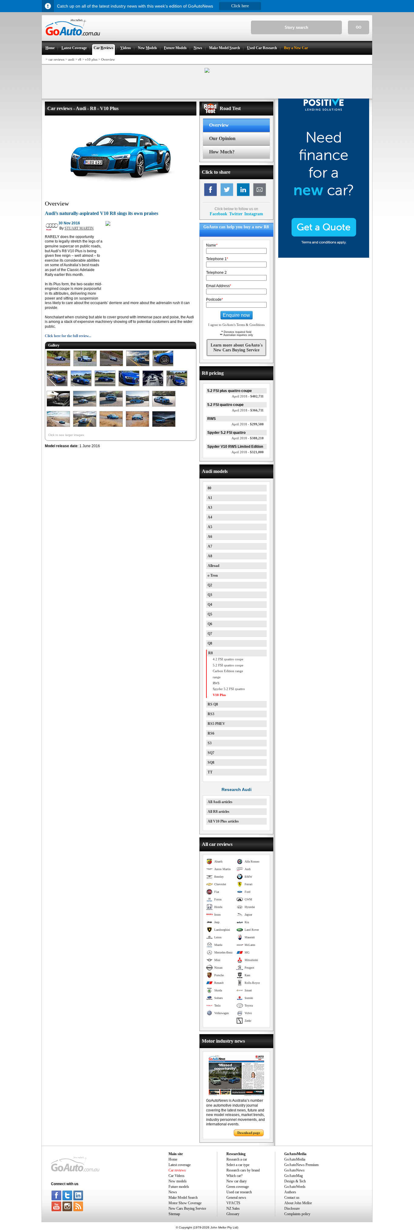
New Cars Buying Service (187, 1208)
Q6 (210, 624)
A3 (210, 507)
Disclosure (292, 1208)
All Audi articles (220, 802)
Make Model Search (183, 1197)
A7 (210, 546)
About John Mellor (298, 1203)
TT (210, 772)
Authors (290, 1192)
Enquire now (236, 315)
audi (71, 59)
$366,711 (248, 410)
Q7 (210, 634)
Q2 (210, 585)
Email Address (218, 286)
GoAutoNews (294, 1170)
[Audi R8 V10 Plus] (58, 366)
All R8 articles (218, 811)
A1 (210, 498)
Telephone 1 (217, 259)
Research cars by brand (243, 1170)
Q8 (210, 643)
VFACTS (233, 1203)
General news (236, 1197)
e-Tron (213, 575)
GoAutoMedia (294, 1159)
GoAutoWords (294, 1187)
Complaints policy (297, 1214)
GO (358, 27)
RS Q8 (213, 704)
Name (212, 245)
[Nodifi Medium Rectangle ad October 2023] (107, 224)
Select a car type (237, 1165)
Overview (108, 59)
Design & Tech (295, 1181)
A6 (210, 537)
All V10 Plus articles (223, 821)
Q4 (210, 604)
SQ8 (211, 762)
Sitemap (174, 1214)
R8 (210, 653)
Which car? (234, 1176)
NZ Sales (233, 1208)
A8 (210, 556)
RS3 (211, 714)
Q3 (210, 595)
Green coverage (237, 1187)
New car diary (236, 1181)
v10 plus (91, 59)
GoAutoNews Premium (301, 1165)
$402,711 (248, 396)
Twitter (235, 213)
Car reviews (177, 1170)
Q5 (210, 614)
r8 (79, 59)
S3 (210, 743)
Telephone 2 (216, 272)
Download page (248, 1132)
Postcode (214, 299)
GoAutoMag (293, 1176)
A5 (210, 527)
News (173, 1192)
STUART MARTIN (79, 228)
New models (178, 1181)
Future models (179, 1187)
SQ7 (211, 753)
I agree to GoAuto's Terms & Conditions (236, 325)
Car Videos (177, 1176)
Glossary (232, 1214)
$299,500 (248, 424)
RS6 (211, 733)
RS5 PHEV (216, 724)
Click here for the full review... (68, 336)
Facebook (218, 213)
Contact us (291, 1197)
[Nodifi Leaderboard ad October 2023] (207, 71)
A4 (210, 517)
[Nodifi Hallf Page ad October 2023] (323, 256)
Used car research (239, 1192)
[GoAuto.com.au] (71, 38)
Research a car (236, 1159)
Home (173, 1159)
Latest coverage (180, 1165)
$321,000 (248, 452)
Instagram (253, 213)
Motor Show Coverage (185, 1203)
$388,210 (248, 438)
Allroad (213, 566)
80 (209, 488)
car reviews (56, 59)
